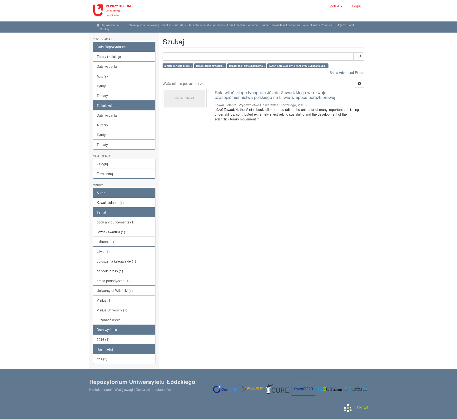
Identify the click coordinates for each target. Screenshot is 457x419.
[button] (336, 6)
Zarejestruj (105, 173)
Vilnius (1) (104, 300)
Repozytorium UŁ (112, 25)
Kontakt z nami (100, 389)
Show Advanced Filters (347, 72)
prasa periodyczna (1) (113, 280)
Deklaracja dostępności (153, 389)
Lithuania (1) (106, 241)
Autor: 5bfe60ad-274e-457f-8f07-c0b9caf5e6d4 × (298, 65)
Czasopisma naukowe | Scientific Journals (156, 25)
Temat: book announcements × (247, 65)
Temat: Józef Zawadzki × (210, 65)
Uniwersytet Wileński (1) (115, 290)
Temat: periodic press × (178, 65)
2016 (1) (103, 339)
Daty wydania (107, 66)
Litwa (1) (103, 251)
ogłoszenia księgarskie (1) (116, 261)
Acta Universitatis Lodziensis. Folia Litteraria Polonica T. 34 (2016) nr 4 (308, 25)
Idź (359, 56)
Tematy (102, 95)
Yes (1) (102, 359)
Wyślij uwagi (123, 389)
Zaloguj (102, 163)
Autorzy (102, 76)
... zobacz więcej (109, 319)
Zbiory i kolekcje (109, 56)
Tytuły (101, 85)
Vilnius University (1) (112, 310)
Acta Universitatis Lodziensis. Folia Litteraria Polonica (223, 25)
